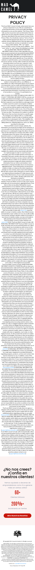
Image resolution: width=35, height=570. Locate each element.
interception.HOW (8, 367)
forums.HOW (5, 415)
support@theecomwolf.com (9, 430)
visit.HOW (4, 222)
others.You (24, 210)
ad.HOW (5, 349)
